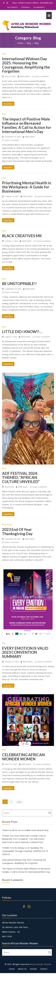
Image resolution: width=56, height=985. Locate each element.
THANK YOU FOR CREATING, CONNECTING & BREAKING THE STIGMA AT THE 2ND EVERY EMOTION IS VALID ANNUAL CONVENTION (24, 839)
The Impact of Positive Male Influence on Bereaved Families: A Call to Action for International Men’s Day (26, 125)
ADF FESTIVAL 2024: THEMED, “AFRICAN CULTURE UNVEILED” (21, 477)
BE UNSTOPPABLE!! (19, 283)
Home (12, 968)
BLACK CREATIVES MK (22, 235)
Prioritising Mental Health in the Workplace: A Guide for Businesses (26, 187)
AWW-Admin (25, 76)
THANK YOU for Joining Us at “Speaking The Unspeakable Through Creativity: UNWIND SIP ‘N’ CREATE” (25, 851)
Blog (4, 53)
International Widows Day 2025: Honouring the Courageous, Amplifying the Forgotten (26, 64)
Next (19, 802)
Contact (43, 968)
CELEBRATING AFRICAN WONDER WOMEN (23, 756)
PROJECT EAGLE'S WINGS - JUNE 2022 (35, 3)
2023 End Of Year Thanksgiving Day (17, 531)
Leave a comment (41, 76)
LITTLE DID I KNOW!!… (22, 331)
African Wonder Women (40, 964)
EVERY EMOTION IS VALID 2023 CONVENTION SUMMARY (25, 652)
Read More (8, 103)
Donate (33, 968)
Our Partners (12, 7)
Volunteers (25, 7)
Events (9, 524)
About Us (22, 968)
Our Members (39, 7)
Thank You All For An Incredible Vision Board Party (25, 830)
